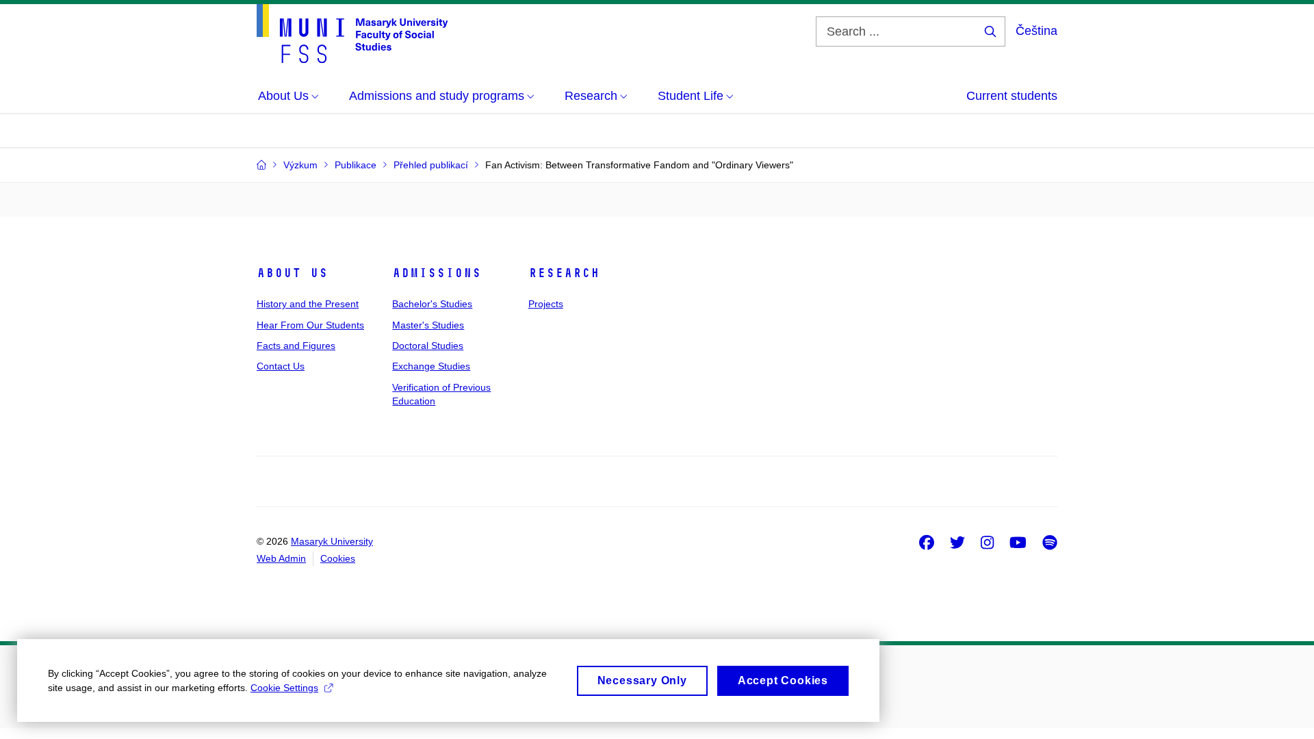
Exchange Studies (431, 366)
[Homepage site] (352, 33)
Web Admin (281, 558)
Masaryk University (332, 541)
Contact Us (281, 366)
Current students (1011, 96)
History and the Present (308, 303)
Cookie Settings (284, 687)
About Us (292, 273)
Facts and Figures (296, 345)
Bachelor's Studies (432, 303)
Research (564, 273)
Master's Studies (428, 325)
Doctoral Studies (427, 345)
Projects (545, 303)
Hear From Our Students (310, 325)
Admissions (436, 273)
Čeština (1036, 31)
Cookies (337, 558)
